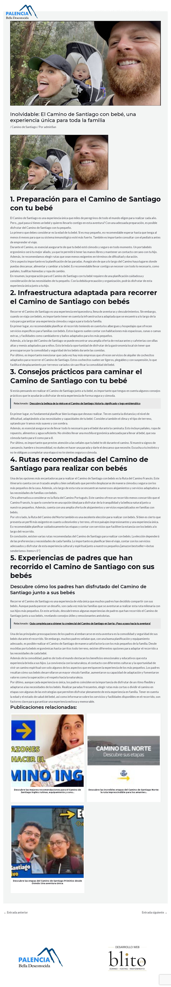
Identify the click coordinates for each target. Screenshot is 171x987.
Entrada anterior (16, 912)
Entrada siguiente (154, 912)
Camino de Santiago (24, 127)
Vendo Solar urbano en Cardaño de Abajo (127, 11)
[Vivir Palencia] (22, 11)
